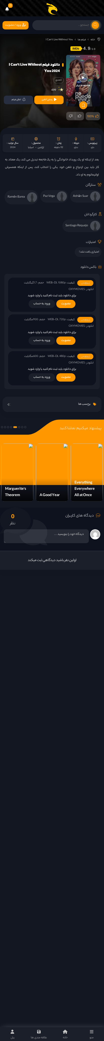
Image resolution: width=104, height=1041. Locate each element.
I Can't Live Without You (59, 40)
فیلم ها (82, 40)
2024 (12, 148)
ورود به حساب (41, 303)
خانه (93, 40)
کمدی (59, 80)
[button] (25, 427)
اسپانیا (31, 148)
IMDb (75, 48)
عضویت (66, 303)
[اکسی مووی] (52, 9)
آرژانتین (41, 148)
